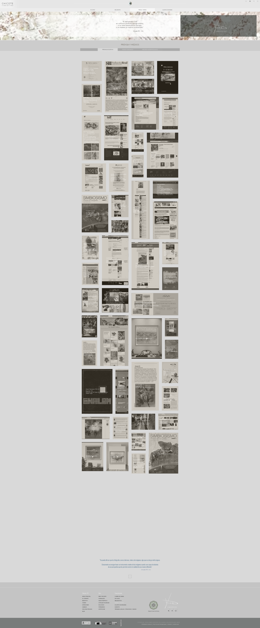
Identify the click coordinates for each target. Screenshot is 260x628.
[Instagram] (175, 610)
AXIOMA (84, 602)
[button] (121, 623)
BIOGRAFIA (85, 600)
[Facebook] (171, 610)
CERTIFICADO (102, 609)
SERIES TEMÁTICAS (103, 600)
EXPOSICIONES (85, 605)
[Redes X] (168, 610)
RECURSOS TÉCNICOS (87, 609)
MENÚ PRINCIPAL (86, 596)
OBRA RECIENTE (102, 596)
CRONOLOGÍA (102, 598)
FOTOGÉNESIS (102, 607)
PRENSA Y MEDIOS (119, 602)
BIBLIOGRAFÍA (118, 600)
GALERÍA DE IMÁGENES (120, 605)
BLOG (83, 611)
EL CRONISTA (85, 598)
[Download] (130, 576)
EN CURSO (117, 598)
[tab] (108, 49)
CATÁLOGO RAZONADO (104, 602)
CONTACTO (117, 607)
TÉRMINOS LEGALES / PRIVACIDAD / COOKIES (122, 609)
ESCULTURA (101, 605)
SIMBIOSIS (84, 607)
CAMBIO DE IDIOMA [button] (119, 596)
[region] (130, 3)
